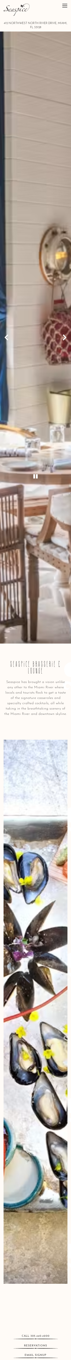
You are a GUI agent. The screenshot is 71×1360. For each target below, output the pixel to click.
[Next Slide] (64, 337)
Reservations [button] (35, 1345)
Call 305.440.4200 (36, 1336)
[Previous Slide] (6, 337)
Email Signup (35, 1355)
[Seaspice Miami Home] (16, 9)
